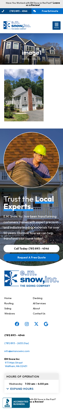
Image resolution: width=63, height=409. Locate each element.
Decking (37, 298)
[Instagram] (26, 323)
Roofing (8, 303)
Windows (9, 313)
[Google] (46, 323)
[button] (56, 25)
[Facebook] (17, 323)
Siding (7, 308)
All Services (39, 303)
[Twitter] (36, 323)
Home (26, 59)
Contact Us (39, 313)
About (36, 308)
